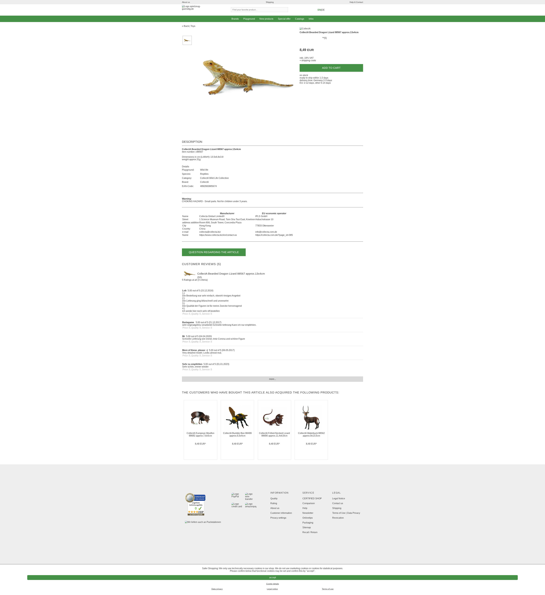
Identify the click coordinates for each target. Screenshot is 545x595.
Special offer (284, 19)
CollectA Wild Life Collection (214, 178)
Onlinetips (307, 518)
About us (186, 2)
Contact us (337, 503)
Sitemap (306, 527)
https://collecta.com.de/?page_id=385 (274, 235)
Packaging (307, 522)
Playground (249, 19)
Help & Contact (356, 2)
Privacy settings (278, 518)
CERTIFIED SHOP (312, 498)
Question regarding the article (214, 252)
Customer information (281, 513)
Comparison (308, 503)
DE (323, 10)
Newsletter (307, 513)
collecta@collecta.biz (210, 232)
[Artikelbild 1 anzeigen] (187, 40)
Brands (235, 19)
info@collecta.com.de (266, 232)
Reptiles (204, 174)
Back (186, 26)
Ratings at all (190, 280)
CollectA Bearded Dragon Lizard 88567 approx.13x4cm (329, 32)
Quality (273, 498)
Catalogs (299, 19)
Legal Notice (338, 498)
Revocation (338, 518)
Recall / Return (309, 532)
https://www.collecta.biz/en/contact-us (218, 235)
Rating (273, 503)
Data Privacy (353, 513)
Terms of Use (338, 513)
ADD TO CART (331, 67)
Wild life (204, 170)
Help (304, 508)
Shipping (270, 2)
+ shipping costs (308, 60)
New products (266, 19)
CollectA (204, 182)
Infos (311, 19)
